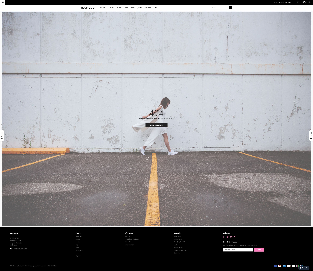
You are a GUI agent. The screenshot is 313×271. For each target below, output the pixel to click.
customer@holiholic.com (20, 249)
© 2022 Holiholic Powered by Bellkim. (21, 266)
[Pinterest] (235, 236)
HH (3, 2)
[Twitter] (227, 236)
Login (297, 2)
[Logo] (87, 8)
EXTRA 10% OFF (278, 2)
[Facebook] (223, 236)
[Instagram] (231, 236)
